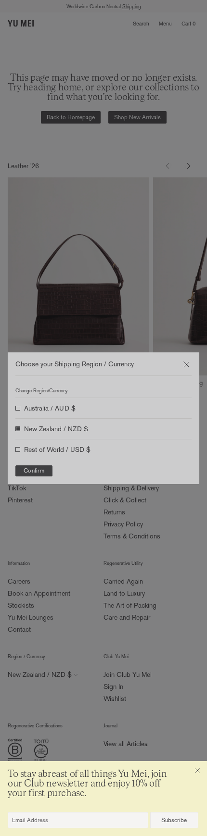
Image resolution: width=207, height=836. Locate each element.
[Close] (197, 770)
